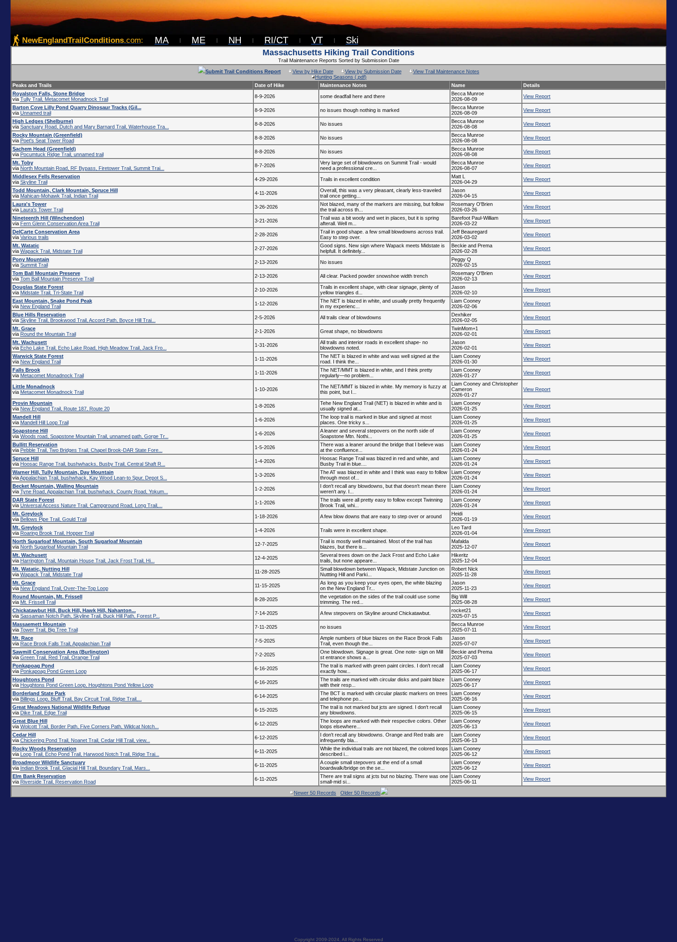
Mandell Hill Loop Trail (44, 422)
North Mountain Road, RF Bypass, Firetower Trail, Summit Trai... (92, 168)
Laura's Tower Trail (41, 209)
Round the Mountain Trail (48, 334)
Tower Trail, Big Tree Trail (49, 629)
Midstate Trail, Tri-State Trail (51, 292)
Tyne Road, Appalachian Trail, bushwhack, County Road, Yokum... (94, 491)
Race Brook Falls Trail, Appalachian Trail (65, 643)
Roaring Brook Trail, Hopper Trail (57, 533)
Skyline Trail (33, 182)
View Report (536, 96)
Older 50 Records (360, 793)
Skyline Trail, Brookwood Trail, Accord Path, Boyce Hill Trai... (88, 320)
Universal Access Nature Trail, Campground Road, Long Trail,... (91, 505)
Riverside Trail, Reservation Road (58, 781)
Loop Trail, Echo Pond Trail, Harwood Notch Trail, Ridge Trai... (89, 754)
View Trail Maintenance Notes (446, 71)
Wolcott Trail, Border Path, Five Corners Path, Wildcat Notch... (89, 726)
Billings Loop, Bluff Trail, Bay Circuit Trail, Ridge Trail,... (81, 699)
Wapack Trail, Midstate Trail (51, 251)
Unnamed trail (35, 113)
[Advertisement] (338, 864)
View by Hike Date (312, 71)
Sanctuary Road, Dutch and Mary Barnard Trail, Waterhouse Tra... (94, 126)
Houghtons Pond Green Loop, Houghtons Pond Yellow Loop (86, 685)
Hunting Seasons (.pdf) (341, 77)
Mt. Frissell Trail (38, 602)
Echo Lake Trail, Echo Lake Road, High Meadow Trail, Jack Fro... (93, 348)
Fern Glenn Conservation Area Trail (59, 223)
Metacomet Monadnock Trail (52, 375)
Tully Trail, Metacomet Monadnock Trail (64, 99)
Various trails (34, 237)
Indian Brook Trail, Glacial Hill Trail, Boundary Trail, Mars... (85, 768)
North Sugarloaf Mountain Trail (54, 547)
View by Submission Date (373, 71)
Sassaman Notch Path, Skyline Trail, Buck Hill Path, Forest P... (90, 616)
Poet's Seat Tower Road (47, 140)
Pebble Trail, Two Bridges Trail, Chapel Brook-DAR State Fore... (91, 450)
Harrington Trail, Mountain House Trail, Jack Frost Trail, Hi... (87, 560)
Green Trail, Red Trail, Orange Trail (59, 657)
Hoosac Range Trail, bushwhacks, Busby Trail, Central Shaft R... (92, 464)
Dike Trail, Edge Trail (43, 712)
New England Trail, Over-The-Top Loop (64, 588)
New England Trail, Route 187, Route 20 (65, 408)
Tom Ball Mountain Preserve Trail (57, 278)
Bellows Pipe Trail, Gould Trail (53, 519)
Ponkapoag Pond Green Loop (53, 671)
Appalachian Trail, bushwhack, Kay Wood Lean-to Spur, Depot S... (93, 477)
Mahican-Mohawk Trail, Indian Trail (59, 196)
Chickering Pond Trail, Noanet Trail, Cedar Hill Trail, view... (85, 740)
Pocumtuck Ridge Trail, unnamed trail (62, 154)
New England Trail (40, 306)
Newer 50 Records (315, 793)
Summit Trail (34, 265)
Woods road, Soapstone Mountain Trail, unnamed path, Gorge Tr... (94, 436)
